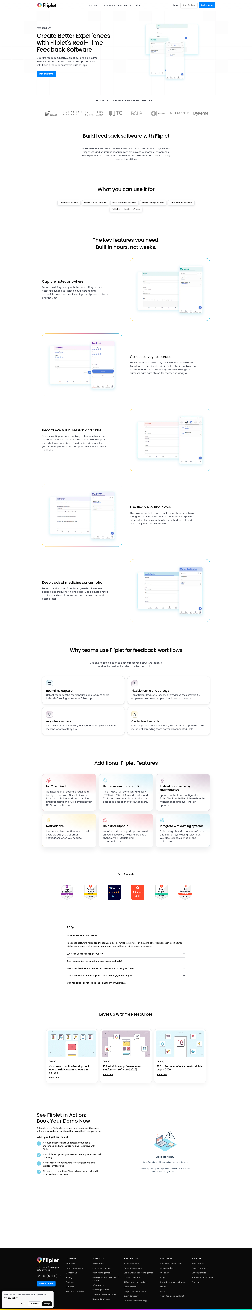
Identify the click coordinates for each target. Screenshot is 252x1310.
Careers (70, 1286)
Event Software (131, 1263)
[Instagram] (60, 1276)
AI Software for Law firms (136, 1282)
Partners (70, 1282)
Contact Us (71, 1272)
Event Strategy (131, 1295)
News (163, 1286)
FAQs (162, 1291)
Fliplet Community (200, 1268)
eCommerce (99, 1285)
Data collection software (124, 202)
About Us (70, 1263)
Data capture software (181, 202)
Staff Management (102, 1272)
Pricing (137, 5)
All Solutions (98, 1263)
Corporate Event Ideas (135, 1291)
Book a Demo (207, 5)
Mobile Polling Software (153, 202)
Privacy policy (11, 1298)
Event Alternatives (133, 1268)
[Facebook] (54, 1276)
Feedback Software (69, 202)
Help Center (198, 1263)
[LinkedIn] (44, 1276)
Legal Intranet (130, 1286)
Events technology (102, 1268)
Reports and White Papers (173, 1282)
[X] (39, 1276)
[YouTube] (49, 1276)
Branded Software (101, 1299)
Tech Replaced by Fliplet (172, 1295)
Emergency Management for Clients (107, 1279)
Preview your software (202, 1277)
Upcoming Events (74, 1268)
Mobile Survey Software (95, 202)
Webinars (165, 1272)
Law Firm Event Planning (135, 1300)
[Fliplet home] (46, 5)
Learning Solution (101, 1289)
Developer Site (199, 1272)
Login (175, 5)
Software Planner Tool (171, 1263)
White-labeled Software (104, 1294)
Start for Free (189, 5)
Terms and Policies (75, 1291)
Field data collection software (126, 209)
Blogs (163, 1277)
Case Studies (167, 1268)
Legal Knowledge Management (139, 1272)
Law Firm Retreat (132, 1277)
